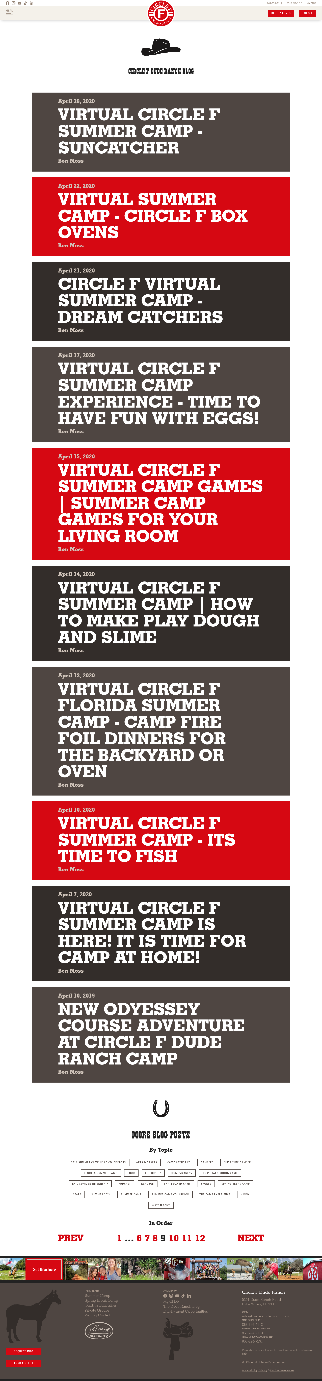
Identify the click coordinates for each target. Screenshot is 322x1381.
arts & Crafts (146, 1162)
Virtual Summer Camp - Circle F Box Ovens (153, 215)
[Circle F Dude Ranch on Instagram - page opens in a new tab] (14, 3)
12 (200, 1237)
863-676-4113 (274, 3)
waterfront (161, 1205)
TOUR (294, 3)
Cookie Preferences (282, 1370)
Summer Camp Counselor (170, 1194)
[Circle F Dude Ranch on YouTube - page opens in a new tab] (20, 3)
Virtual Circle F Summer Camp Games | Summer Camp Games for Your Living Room (160, 503)
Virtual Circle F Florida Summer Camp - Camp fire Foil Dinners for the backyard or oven (142, 730)
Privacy (262, 1370)
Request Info (281, 13)
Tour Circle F (24, 1363)
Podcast (125, 1183)
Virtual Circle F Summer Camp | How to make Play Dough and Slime (158, 612)
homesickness (181, 1173)
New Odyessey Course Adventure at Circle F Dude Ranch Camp (151, 1033)
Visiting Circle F (98, 1315)
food (131, 1173)
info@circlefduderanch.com (265, 1316)
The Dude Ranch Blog (181, 1306)
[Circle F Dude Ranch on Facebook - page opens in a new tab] (8, 3)
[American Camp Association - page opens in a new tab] (99, 1330)
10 (174, 1237)
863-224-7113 (252, 1333)
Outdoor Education (100, 1305)
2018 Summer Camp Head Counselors (98, 1162)
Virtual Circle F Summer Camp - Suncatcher (139, 130)
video (245, 1194)
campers (207, 1162)
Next (250, 1237)
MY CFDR (311, 3)
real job (147, 1183)
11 (187, 1237)
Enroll (308, 13)
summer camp (131, 1194)
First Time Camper (237, 1162)
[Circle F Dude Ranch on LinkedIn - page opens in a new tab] (32, 3)
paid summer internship (90, 1183)
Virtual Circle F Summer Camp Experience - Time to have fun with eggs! (159, 393)
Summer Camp (97, 1295)
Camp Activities (179, 1162)
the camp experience (214, 1194)
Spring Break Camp (236, 1183)
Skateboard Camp (177, 1183)
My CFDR (171, 1301)
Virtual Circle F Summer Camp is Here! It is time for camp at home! (152, 932)
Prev (71, 1237)
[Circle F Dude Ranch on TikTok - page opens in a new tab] (25, 3)
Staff (77, 1194)
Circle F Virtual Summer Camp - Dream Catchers (140, 300)
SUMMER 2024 (101, 1194)
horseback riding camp (220, 1173)
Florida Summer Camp (100, 1173)
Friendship (153, 1173)
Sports (206, 1183)
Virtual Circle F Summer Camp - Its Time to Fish (146, 839)
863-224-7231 (252, 1341)
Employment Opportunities (185, 1311)
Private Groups (97, 1310)
